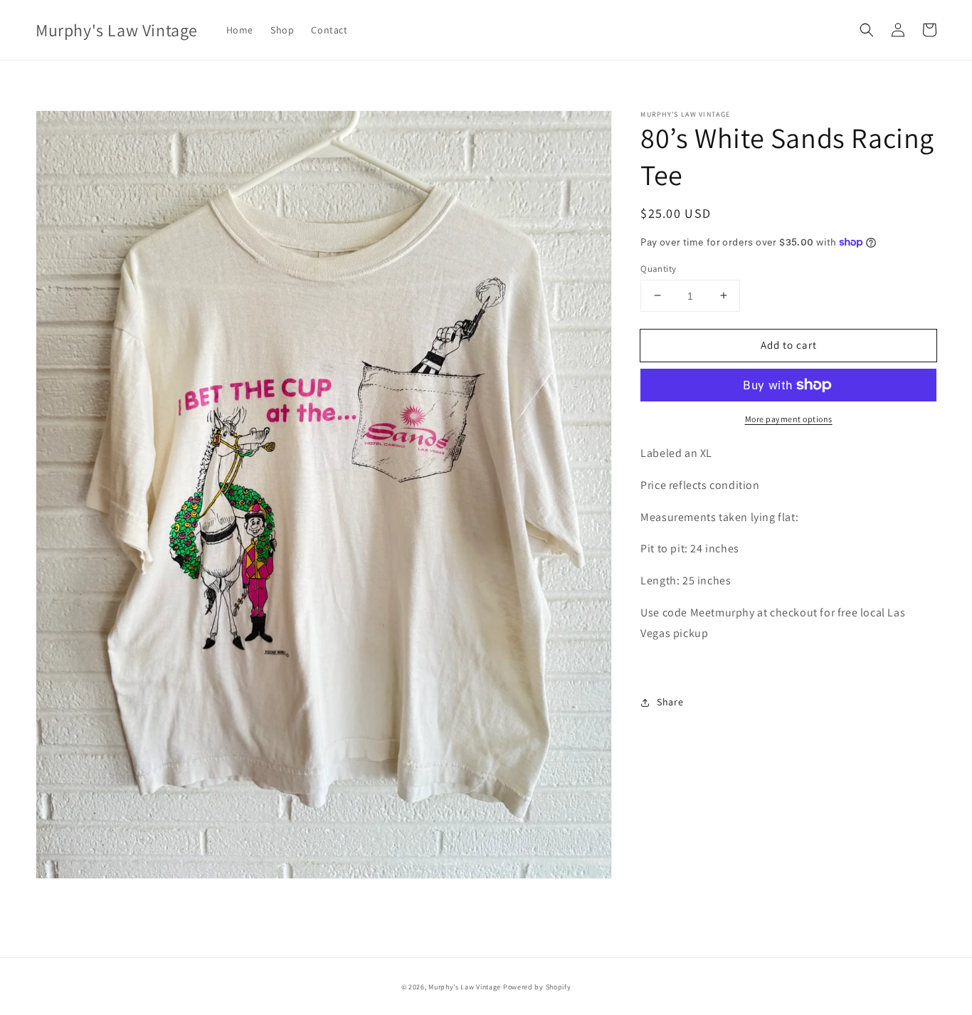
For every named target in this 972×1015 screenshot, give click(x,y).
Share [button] (670, 701)
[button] (866, 30)
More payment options (789, 419)
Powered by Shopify (537, 987)
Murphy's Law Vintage (464, 987)
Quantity (658, 268)
